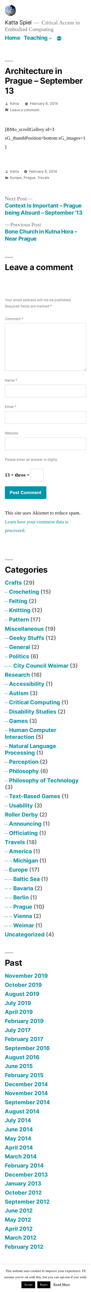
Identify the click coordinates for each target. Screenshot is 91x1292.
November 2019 (26, 975)
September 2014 (27, 1102)
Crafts (13, 582)
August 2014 (22, 1111)
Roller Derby (21, 814)
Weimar (23, 925)
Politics (19, 656)
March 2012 (20, 1237)
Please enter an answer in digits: (31, 459)
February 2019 (24, 1021)
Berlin (21, 897)
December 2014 (26, 1084)
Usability (21, 805)
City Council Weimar (40, 665)
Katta (14, 103)
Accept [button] (28, 1284)
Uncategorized (25, 934)
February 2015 (24, 1075)
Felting (18, 601)
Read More (61, 1284)
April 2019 (19, 1012)
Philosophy (24, 771)
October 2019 (23, 984)
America (20, 851)
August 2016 (22, 1057)
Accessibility (26, 684)
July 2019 (18, 1003)
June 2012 (19, 1210)
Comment (14, 319)
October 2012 (23, 1192)
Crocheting (24, 591)
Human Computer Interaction (30, 733)
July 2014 (18, 1120)
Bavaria (23, 888)
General (19, 647)
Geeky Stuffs (26, 638)
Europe (16, 178)
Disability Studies (32, 711)
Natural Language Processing (30, 749)
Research (17, 674)
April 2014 (19, 1147)
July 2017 (18, 1030)
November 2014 (26, 1093)
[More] (59, 38)
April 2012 (19, 1228)
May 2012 (18, 1219)
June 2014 (19, 1129)
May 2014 (18, 1138)
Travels (43, 178)
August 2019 (22, 994)
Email (10, 407)
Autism (18, 693)
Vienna (22, 916)
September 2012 (27, 1201)
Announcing (25, 823)
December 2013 (26, 1174)
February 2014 (24, 1165)
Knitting (19, 610)
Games (18, 721)
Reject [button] (44, 1284)
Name (11, 380)
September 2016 (27, 1048)
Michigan (25, 860)
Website (11, 433)
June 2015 (19, 1066)
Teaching (36, 37)
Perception (23, 761)
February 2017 (24, 1039)
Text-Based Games (34, 796)
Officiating (23, 833)
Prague (29, 178)
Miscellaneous (24, 628)
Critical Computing (34, 702)
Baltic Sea (26, 879)
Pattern (19, 619)
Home (12, 37)
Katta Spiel (18, 22)
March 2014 (21, 1156)
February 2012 (24, 1246)
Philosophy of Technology (44, 780)
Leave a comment (24, 110)
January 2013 (23, 1183)
